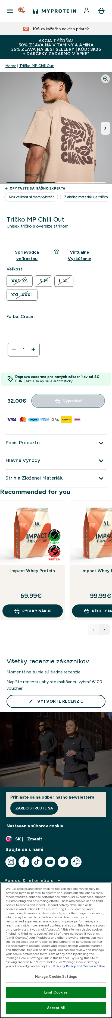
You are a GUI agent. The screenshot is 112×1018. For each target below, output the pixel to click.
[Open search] (22, 11)
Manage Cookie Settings (56, 977)
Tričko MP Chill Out (36, 66)
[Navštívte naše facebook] (23, 861)
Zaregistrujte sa (34, 808)
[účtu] (87, 11)
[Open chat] (76, 861)
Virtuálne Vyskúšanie (79, 255)
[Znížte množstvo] (14, 349)
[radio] (20, 281)
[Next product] (104, 629)
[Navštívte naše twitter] (63, 861)
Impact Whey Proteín (32, 570)
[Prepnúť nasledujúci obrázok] (105, 128)
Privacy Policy (64, 966)
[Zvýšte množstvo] (33, 349)
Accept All (56, 1008)
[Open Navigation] (10, 11)
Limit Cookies (56, 992)
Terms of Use (94, 966)
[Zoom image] (105, 78)
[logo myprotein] (54, 11)
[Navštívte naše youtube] (50, 861)
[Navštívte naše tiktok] (37, 861)
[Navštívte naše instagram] (10, 861)
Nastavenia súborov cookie (35, 826)
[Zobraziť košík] (101, 11)
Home (10, 66)
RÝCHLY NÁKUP (37, 611)
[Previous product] (93, 629)
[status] (23, 349)
